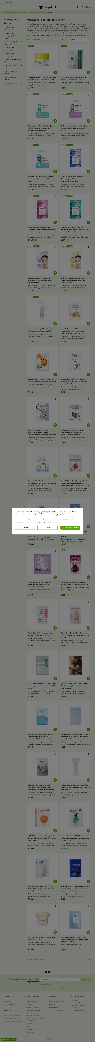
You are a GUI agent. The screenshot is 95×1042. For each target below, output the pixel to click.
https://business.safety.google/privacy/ (61, 519)
